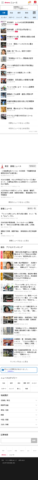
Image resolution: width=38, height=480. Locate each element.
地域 (34, 17)
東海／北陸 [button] (4, 410)
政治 (26, 13)
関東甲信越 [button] (4, 405)
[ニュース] (11, 2)
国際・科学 (27, 383)
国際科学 (34, 12)
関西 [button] (2, 415)
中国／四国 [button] (4, 419)
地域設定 (32, 166)
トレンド (19, 17)
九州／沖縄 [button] (4, 424)
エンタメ (4, 17)
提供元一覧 (32, 208)
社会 (11, 13)
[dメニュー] (4, 454)
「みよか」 (10, 371)
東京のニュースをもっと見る (19, 202)
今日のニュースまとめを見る (19, 128)
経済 (19, 13)
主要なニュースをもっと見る (19, 123)
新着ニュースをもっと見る (19, 241)
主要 (3, 13)
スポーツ (11, 17)
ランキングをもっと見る (19, 361)
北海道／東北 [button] (5, 400)
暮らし (27, 17)
